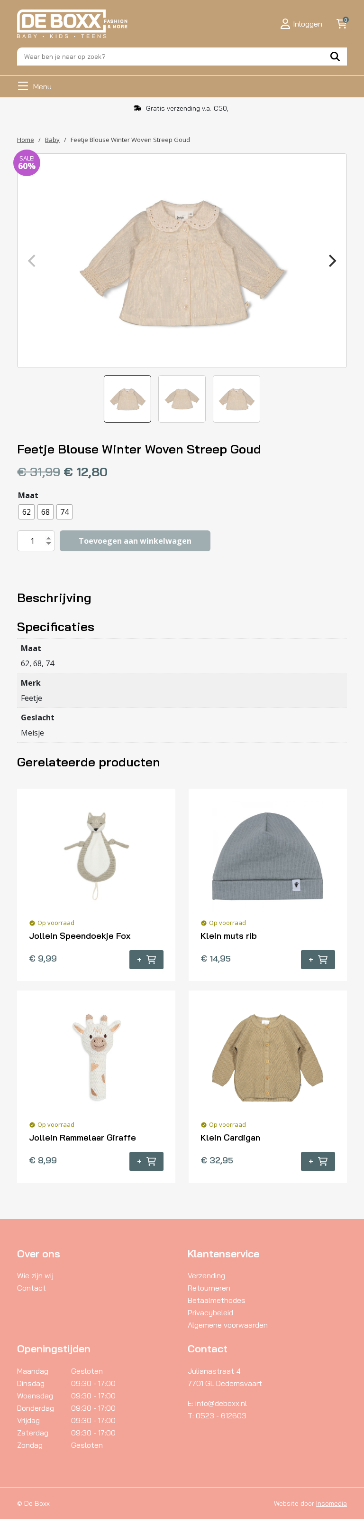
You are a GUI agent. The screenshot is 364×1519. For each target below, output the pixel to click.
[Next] (331, 260)
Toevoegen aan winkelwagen (135, 541)
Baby (52, 139)
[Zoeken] (335, 56)
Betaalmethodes (217, 1300)
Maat (28, 495)
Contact (31, 1288)
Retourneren (209, 1288)
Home (25, 139)
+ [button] (139, 959)
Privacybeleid (210, 1312)
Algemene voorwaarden (228, 1325)
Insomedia (331, 1503)
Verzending (206, 1275)
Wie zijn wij (35, 1275)
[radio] (26, 512)
